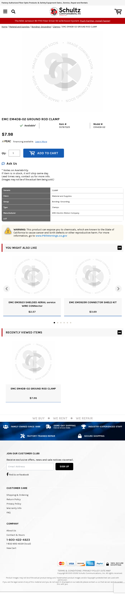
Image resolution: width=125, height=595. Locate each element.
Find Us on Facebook (19, 474)
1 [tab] (54, 322)
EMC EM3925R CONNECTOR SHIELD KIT (93, 302)
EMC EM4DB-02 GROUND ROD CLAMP (33, 388)
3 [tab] (61, 322)
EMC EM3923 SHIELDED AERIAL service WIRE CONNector (32, 304)
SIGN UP (64, 466)
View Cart (11, 548)
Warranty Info (14, 508)
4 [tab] (64, 322)
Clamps (56, 27)
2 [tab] (57, 322)
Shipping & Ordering (17, 495)
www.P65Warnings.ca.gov (51, 235)
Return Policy (14, 499)
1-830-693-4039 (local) (19, 543)
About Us (11, 530)
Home (4, 27)
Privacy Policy (14, 503)
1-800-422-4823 (18, 540)
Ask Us (12, 163)
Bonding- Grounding (41, 27)
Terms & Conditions (69, 570)
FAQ (9, 512)
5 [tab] (67, 322)
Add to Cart (47, 153)
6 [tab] (70, 322)
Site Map (106, 570)
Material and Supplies (19, 27)
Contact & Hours (16, 535)
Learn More (41, 141)
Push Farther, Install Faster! (95, 20)
